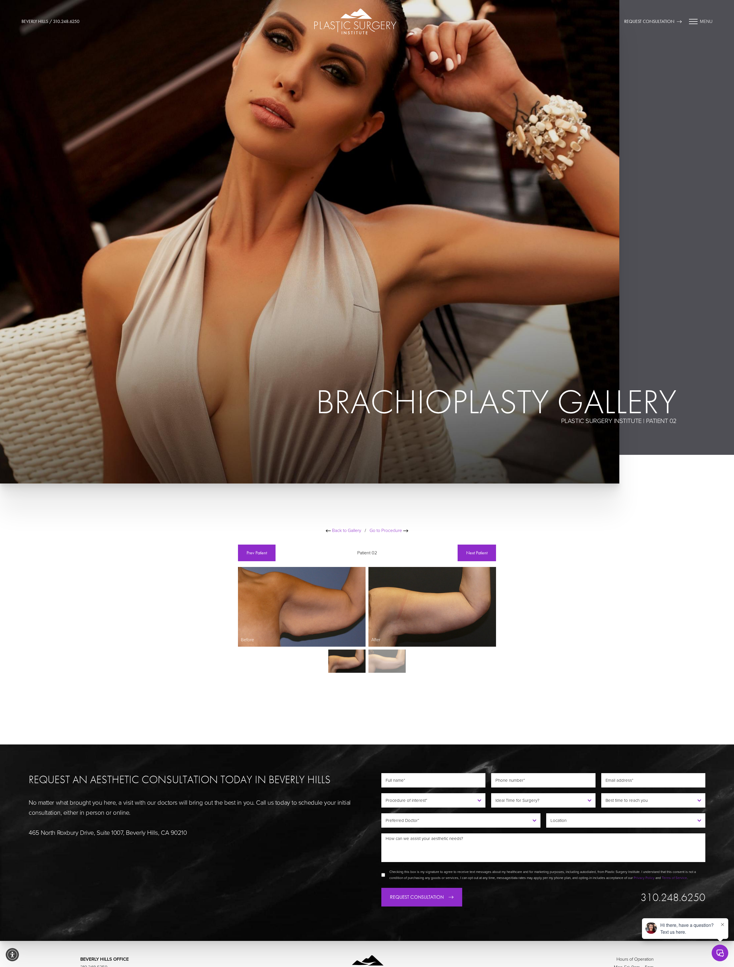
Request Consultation (649, 21)
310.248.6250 (673, 897)
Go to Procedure (386, 530)
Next (476, 553)
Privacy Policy (644, 878)
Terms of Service (674, 878)
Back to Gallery (346, 530)
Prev (257, 553)
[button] (12, 954)
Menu (706, 21)
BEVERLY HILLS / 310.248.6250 (50, 21)
